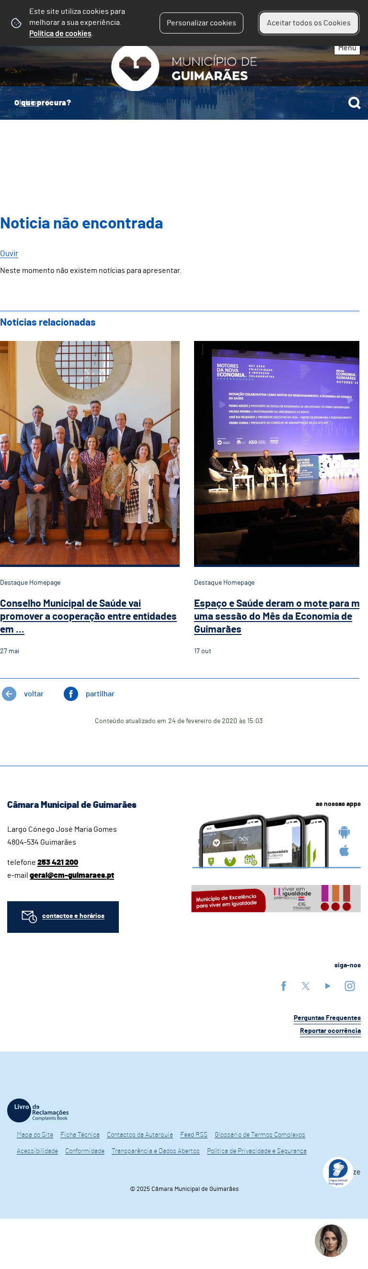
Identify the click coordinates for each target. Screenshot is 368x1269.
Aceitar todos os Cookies (309, 23)
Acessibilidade (37, 1151)
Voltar (34, 694)
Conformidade (84, 1151)
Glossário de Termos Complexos (260, 1135)
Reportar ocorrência (330, 1031)
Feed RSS (193, 1135)
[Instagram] (350, 985)
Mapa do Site (35, 1135)
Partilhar (100, 694)
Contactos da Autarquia (140, 1135)
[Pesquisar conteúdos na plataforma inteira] (354, 103)
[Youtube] (328, 985)
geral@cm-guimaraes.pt (72, 875)
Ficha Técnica (80, 1135)
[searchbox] (184, 103)
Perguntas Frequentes (327, 1018)
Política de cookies (60, 33)
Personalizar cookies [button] (201, 23)
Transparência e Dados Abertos (156, 1151)
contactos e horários (73, 916)
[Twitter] (306, 985)
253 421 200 (57, 862)
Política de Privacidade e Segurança (257, 1151)
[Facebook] (284, 985)
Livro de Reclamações (38, 1110)
